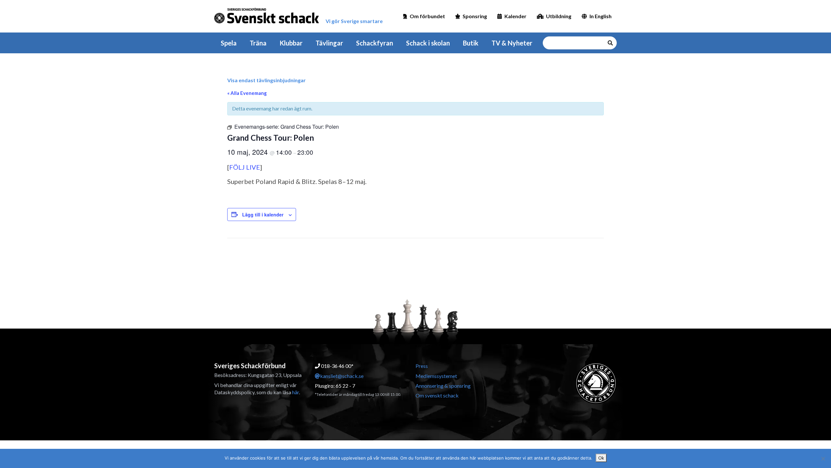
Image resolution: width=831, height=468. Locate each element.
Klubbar (291, 43)
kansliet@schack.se (342, 376)
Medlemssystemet (436, 376)
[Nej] (823, 458)
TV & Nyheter (511, 43)
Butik (470, 43)
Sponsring (475, 16)
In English (600, 16)
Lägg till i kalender (262, 214)
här (295, 392)
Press (422, 366)
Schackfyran (374, 43)
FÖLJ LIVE (244, 167)
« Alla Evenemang (247, 93)
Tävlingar (329, 43)
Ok (601, 458)
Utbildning (558, 16)
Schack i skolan (428, 43)
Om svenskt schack (437, 395)
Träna (258, 43)
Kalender (515, 16)
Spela (229, 43)
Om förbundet (427, 16)
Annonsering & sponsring (443, 386)
